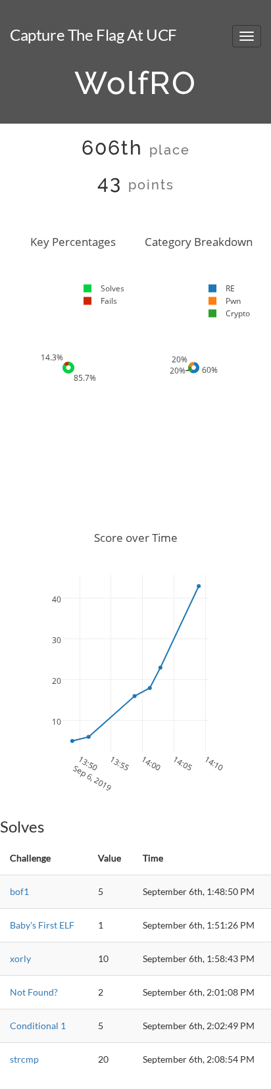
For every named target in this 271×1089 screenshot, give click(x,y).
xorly (20, 958)
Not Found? (34, 992)
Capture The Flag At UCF (93, 34)
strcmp (24, 1059)
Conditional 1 (38, 1025)
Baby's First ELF (42, 925)
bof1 (19, 891)
